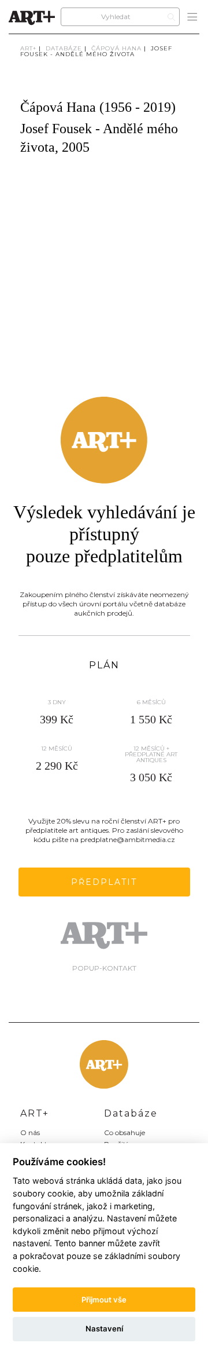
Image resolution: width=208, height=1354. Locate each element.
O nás (30, 1132)
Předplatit (104, 882)
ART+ (28, 48)
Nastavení (104, 1328)
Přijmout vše (104, 1299)
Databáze (64, 48)
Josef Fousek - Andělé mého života (96, 51)
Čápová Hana (116, 48)
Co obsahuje (124, 1132)
